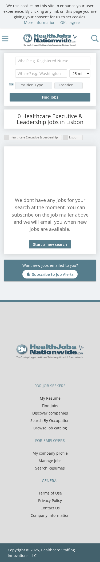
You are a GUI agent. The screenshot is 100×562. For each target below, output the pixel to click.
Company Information (50, 515)
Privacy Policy (50, 500)
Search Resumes (50, 468)
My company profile (50, 453)
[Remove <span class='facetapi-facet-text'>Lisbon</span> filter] (65, 137)
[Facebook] (38, 370)
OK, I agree (70, 22)
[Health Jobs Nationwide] (50, 38)
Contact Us (50, 507)
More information (39, 22)
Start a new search (50, 244)
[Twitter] (46, 370)
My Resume (50, 398)
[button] (12, 84)
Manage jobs (50, 460)
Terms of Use (50, 493)
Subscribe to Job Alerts (53, 274)
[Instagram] (63, 370)
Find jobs (50, 405)
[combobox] (52, 61)
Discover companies (50, 413)
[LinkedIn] (55, 370)
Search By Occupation (50, 420)
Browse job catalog (50, 427)
